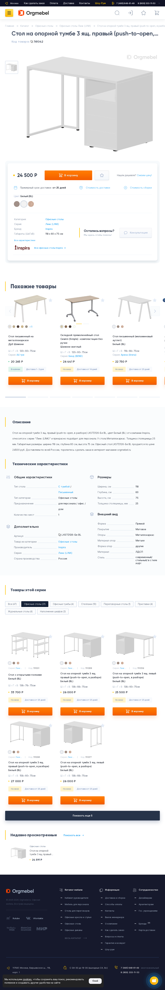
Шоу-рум (109, 949)
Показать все (71, 835)
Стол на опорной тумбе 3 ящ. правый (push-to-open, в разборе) (80, 677)
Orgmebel (21, 891)
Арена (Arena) (128, 354)
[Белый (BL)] (23, 204)
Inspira (49, 228)
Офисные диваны (73, 930)
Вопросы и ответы (114, 936)
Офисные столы (54, 219)
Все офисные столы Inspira (50, 248)
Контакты (84, 3)
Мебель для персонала (77, 904)
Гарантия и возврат (115, 943)
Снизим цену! (144, 175)
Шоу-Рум (100, 3)
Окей (95, 981)
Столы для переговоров (77, 910)
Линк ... (18, 668)
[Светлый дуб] (30, 204)
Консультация (139, 232)
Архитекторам (146, 904)
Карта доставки (147, 930)
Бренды (144, 923)
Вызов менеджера (114, 917)
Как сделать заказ (34, 3)
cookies (27, 979)
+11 (30, 326)
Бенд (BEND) (76, 356)
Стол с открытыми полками (25, 676)
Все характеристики (24, 240)
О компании (111, 923)
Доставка (68, 3)
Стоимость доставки (98, 187)
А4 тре (20, 354)
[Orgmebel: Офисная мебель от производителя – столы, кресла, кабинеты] (33, 13)
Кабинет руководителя (76, 898)
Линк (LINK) (52, 224)
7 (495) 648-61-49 (130, 967)
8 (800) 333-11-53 (130, 972)
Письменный (65, 492)
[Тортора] (16, 204)
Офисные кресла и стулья (78, 917)
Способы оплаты (113, 904)
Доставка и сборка (115, 898)
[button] (83, 146)
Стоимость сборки (141, 187)
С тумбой (64, 486)
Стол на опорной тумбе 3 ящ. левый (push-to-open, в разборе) (134, 677)
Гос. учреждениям (148, 910)
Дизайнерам (145, 898)
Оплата (54, 3)
